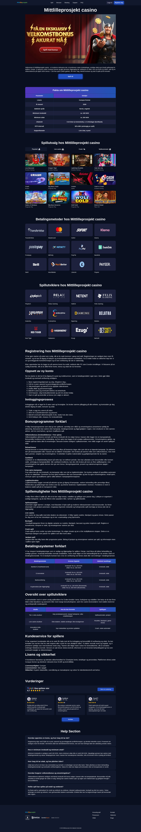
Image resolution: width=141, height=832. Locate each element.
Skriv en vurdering (105, 689)
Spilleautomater (104, 149)
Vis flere (70, 719)
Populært (35, 149)
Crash (81, 149)
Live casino (57, 149)
